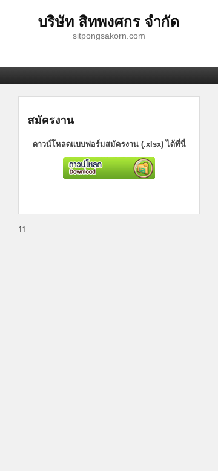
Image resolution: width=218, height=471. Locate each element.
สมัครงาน (51, 119)
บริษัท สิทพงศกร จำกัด (109, 20)
